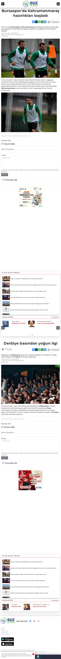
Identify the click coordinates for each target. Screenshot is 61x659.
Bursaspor (16, 27)
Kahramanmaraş (28, 27)
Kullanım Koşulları (5, 634)
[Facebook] (30, 621)
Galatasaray (15, 355)
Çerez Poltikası (4, 631)
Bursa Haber (21, 419)
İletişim (3, 629)
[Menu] (58, 3)
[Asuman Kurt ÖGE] (27, 324)
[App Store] (30, 644)
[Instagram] (38, 621)
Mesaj (3, 155)
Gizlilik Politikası (5, 632)
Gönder (4, 174)
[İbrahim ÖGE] (5, 324)
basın (18, 357)
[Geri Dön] (2, 3)
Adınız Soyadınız (7, 149)
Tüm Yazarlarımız (55, 317)
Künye (2, 627)
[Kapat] (33, 654)
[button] (3, 328)
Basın (10, 419)
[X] (34, 621)
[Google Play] (30, 639)
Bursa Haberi (15, 135)
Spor (9, 135)
